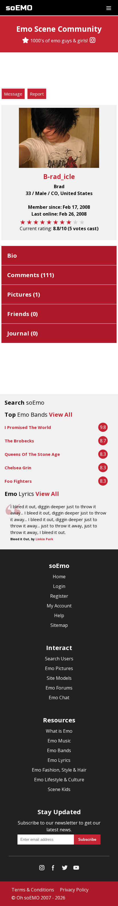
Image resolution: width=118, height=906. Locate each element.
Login (59, 586)
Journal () (22, 333)
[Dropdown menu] (109, 7)
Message (13, 94)
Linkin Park (44, 539)
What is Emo (59, 731)
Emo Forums (59, 688)
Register (59, 596)
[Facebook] (53, 869)
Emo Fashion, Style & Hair (59, 770)
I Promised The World (28, 427)
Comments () (30, 275)
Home (59, 576)
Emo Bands (59, 750)
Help (59, 615)
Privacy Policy (74, 890)
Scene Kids (59, 789)
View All (60, 414)
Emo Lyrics (59, 760)
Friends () (22, 314)
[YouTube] (76, 869)
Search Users (59, 658)
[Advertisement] (59, 71)
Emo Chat (59, 697)
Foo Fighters (18, 481)
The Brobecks (19, 441)
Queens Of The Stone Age (32, 454)
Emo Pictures (59, 668)
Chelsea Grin (18, 467)
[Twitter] (64, 869)
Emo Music (59, 741)
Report (37, 94)
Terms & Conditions (32, 890)
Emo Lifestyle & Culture (59, 779)
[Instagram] (92, 40)
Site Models (59, 678)
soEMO (19, 7)
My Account (59, 606)
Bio (12, 255)
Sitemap (59, 625)
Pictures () (23, 294)
